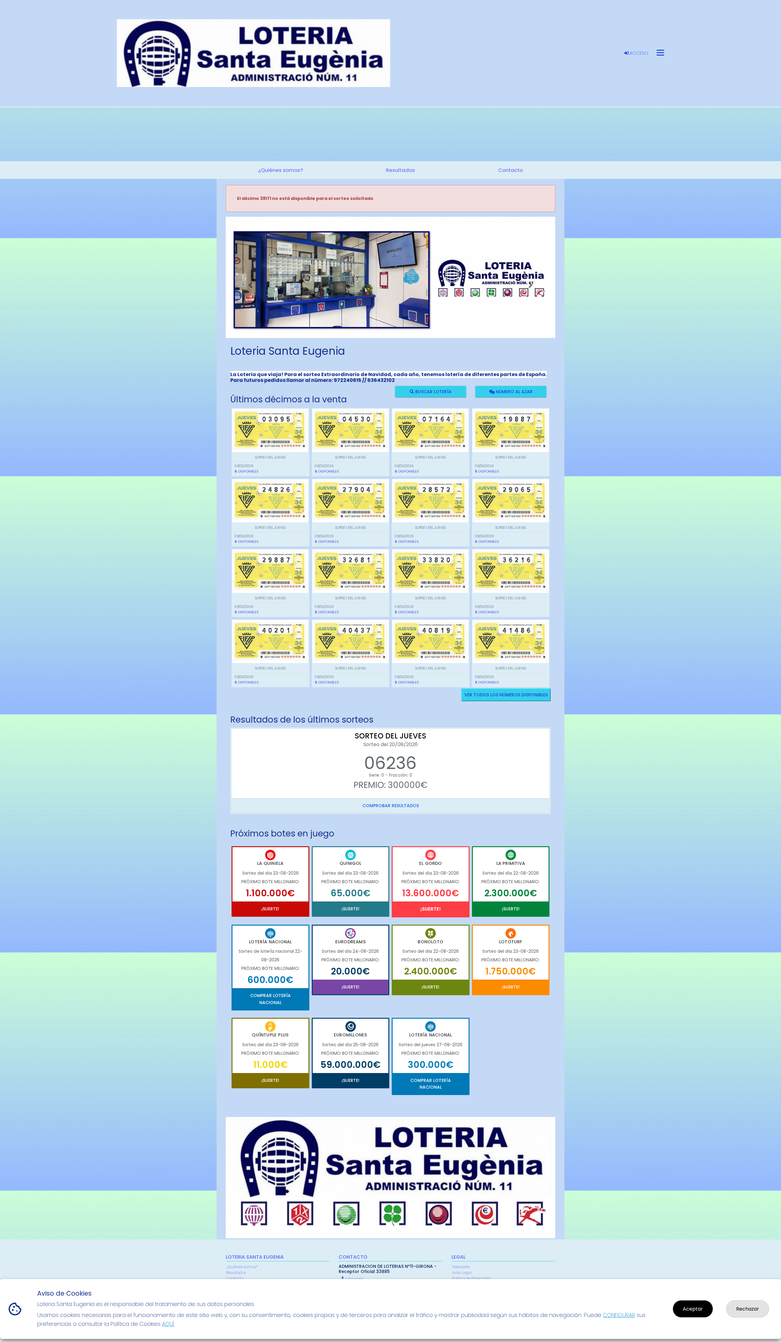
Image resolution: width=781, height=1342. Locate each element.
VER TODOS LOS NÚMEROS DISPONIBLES (506, 695)
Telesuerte (461, 1266)
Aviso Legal (462, 1272)
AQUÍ (168, 1324)
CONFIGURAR (619, 1315)
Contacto (234, 1278)
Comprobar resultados (390, 806)
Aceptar (693, 1308)
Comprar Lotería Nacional (270, 998)
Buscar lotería (433, 391)
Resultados (236, 1272)
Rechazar (747, 1308)
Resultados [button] (400, 170)
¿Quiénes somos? (241, 1266)
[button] (250, 285)
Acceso (638, 53)
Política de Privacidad (471, 1278)
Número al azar (513, 391)
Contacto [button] (510, 170)
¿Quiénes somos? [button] (280, 170)
